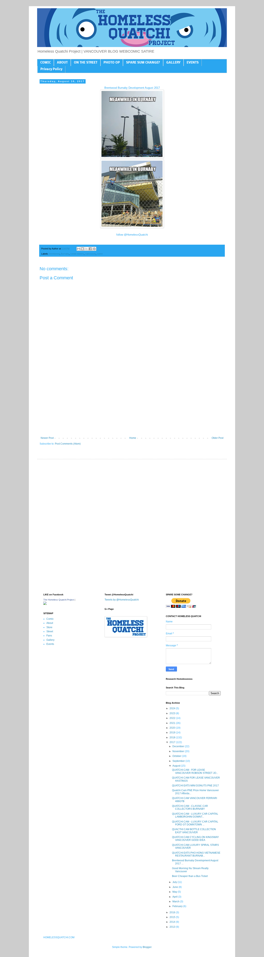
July (175, 882)
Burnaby (65, 254)
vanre (100, 254)
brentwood (54, 254)
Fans (49, 635)
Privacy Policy (51, 69)
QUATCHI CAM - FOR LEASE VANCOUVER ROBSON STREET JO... (195, 771)
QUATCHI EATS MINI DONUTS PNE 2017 (195, 785)
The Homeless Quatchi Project (58, 599)
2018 (173, 737)
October (177, 756)
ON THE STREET (85, 62)
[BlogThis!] (82, 249)
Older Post (217, 438)
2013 (173, 926)
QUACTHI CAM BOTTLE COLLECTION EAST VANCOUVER (194, 831)
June (175, 887)
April (175, 896)
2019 (173, 732)
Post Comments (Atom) (68, 443)
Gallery (50, 639)
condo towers (77, 254)
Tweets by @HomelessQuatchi (122, 599)
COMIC (45, 62)
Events (50, 644)
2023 (173, 713)
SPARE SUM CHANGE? (143, 62)
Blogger (147, 947)
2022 (173, 718)
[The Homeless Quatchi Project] (45, 604)
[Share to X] (86, 249)
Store (49, 627)
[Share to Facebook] (90, 249)
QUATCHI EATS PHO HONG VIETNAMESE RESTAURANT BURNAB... (196, 854)
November (178, 751)
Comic (50, 618)
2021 (173, 723)
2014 (173, 921)
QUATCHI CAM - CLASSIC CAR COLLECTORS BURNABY (190, 807)
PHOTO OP (112, 62)
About (49, 623)
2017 (173, 742)
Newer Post (47, 438)
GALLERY (173, 62)
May (175, 891)
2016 (173, 912)
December (178, 746)
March (176, 901)
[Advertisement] (132, 402)
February (177, 906)
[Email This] (79, 249)
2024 (173, 708)
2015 (173, 917)
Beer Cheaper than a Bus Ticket (190, 876)
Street (49, 631)
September (178, 761)
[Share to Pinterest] (94, 249)
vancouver (90, 254)
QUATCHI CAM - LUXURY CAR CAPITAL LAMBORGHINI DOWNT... (195, 815)
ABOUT (62, 62)
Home (132, 438)
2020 (173, 727)
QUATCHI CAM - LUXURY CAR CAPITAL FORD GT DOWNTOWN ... (195, 823)
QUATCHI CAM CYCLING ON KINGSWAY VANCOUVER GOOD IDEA (195, 838)
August (176, 765)
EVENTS (193, 62)
